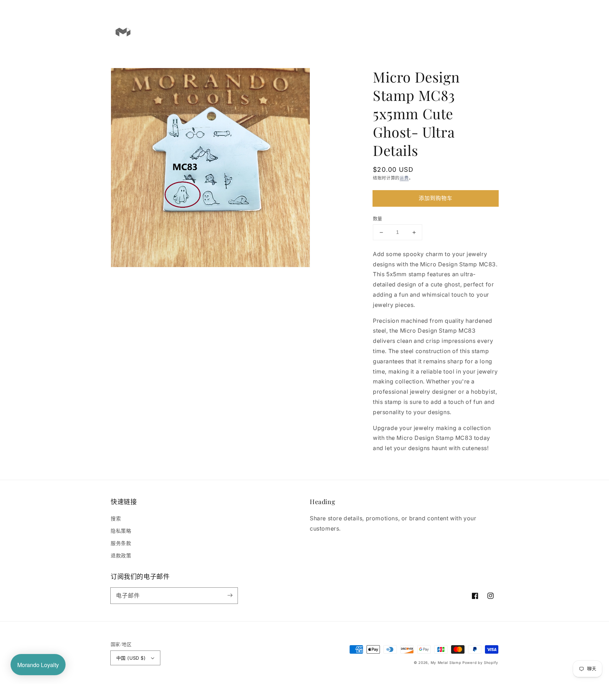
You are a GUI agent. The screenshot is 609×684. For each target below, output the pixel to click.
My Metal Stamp (446, 662)
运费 (404, 178)
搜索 (116, 518)
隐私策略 (121, 531)
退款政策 (121, 555)
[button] (464, 32)
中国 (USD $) (131, 658)
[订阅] (230, 595)
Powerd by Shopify (480, 662)
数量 (377, 219)
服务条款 (121, 543)
